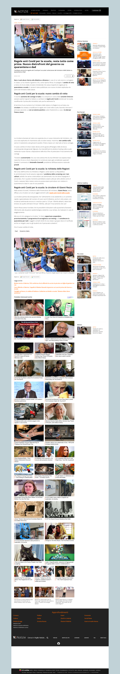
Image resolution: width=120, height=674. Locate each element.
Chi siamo (24, 672)
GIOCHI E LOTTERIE (97, 52)
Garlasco (49, 13)
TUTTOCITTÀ (71, 670)
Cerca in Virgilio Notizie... (37, 638)
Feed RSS (55, 637)
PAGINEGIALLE (41, 670)
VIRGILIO (36, 670)
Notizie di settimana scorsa (20, 627)
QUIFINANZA (86, 670)
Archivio (86, 637)
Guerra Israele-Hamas (91, 621)
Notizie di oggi (17, 621)
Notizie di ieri (17, 623)
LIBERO (31, 670)
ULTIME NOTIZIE (35, 10)
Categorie (76, 637)
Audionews (96, 10)
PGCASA (58, 670)
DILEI (76, 670)
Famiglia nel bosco (77, 13)
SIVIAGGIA (80, 670)
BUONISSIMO (92, 670)
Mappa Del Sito (65, 637)
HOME (15, 23)
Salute (39, 618)
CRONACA (45, 10)
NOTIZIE (23, 11)
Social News (88, 618)
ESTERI (69, 10)
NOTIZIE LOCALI (96, 131)
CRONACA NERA (96, 61)
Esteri (62, 615)
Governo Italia (24, 231)
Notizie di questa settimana (20, 625)
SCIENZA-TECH (78, 10)
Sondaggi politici (68, 13)
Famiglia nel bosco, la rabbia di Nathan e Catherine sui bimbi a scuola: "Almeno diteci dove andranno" (42, 292)
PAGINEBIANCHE (64, 670)
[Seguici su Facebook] (58, 644)
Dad (16, 231)
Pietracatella (43, 13)
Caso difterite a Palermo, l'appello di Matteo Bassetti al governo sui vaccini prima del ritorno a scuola (43, 288)
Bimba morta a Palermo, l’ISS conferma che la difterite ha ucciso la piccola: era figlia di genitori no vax (44, 284)
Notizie (21, 637)
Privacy (34, 672)
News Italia (103, 637)
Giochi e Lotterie (66, 618)
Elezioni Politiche (66, 621)
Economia (87, 615)
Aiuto (54, 672)
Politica (39, 615)
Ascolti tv (60, 13)
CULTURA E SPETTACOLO (98, 78)
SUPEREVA (98, 670)
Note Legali (29, 672)
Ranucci (54, 13)
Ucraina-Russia (41, 621)
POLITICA (53, 10)
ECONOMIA (62, 10)
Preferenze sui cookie (47, 672)
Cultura (15, 618)
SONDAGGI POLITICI (97, 202)
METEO (94, 256)
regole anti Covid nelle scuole (59, 193)
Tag (94, 637)
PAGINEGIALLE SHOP (50, 670)
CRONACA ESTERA (97, 265)
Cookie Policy (39, 672)
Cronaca (15, 615)
